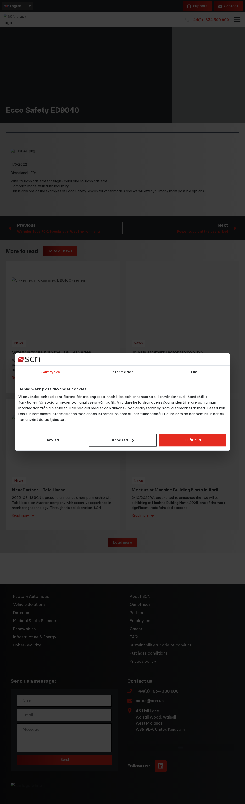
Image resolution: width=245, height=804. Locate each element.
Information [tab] (122, 372)
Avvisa (52, 440)
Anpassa (120, 440)
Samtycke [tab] (50, 372)
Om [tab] (194, 372)
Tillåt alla (192, 440)
